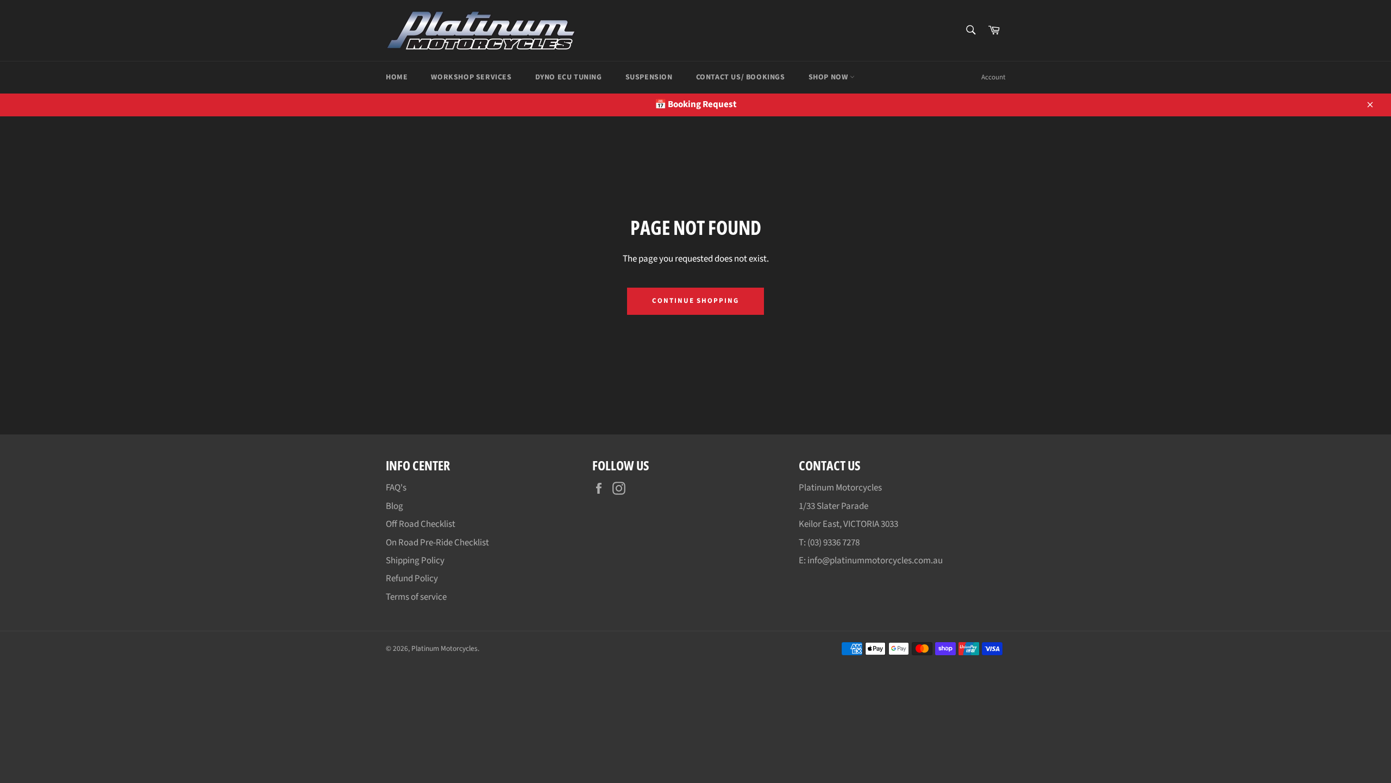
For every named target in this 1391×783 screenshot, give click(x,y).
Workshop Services (471, 77)
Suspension (649, 77)
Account (993, 77)
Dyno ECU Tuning (568, 77)
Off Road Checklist (420, 524)
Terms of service (416, 597)
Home (397, 77)
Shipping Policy (415, 560)
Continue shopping (695, 301)
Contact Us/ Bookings (740, 77)
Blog (394, 506)
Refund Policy (412, 578)
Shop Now (829, 77)
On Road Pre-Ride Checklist (437, 542)
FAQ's (396, 487)
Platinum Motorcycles (444, 648)
